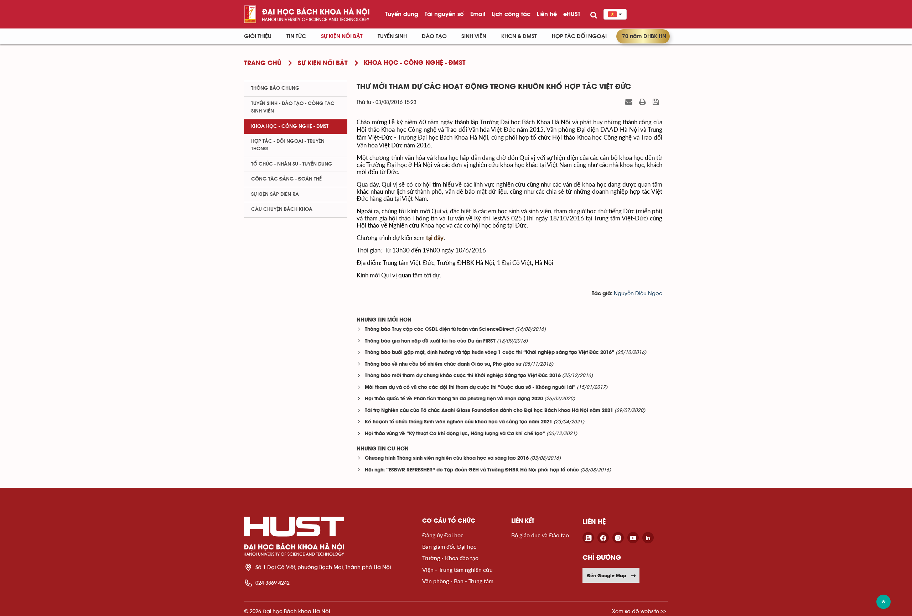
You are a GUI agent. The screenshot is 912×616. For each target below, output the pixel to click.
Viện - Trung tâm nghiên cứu (457, 569)
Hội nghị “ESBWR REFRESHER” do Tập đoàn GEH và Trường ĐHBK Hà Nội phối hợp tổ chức (472, 470)
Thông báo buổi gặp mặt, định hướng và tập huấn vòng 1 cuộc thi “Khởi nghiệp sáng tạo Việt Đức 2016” (489, 352)
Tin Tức (296, 36)
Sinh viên (473, 36)
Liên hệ (547, 14)
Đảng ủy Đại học (442, 535)
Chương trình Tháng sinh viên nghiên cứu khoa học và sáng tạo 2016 (447, 458)
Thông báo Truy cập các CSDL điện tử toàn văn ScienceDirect (439, 329)
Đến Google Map (606, 575)
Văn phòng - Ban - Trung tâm (457, 581)
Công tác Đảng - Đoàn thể (286, 179)
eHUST (571, 14)
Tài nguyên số (444, 14)
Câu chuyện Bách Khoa (281, 209)
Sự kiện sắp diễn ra (275, 194)
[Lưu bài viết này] (656, 101)
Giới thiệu (257, 36)
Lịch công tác (511, 14)
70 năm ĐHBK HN (644, 36)
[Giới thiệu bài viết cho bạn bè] (629, 101)
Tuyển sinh (392, 36)
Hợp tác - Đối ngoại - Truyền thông (288, 145)
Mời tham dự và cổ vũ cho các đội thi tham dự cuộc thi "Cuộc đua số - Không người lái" (470, 387)
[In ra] (643, 101)
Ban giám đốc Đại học (449, 546)
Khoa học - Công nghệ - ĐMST (289, 126)
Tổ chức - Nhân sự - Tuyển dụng (291, 164)
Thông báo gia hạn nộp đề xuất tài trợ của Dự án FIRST (430, 341)
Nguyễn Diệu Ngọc (638, 293)
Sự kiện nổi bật (342, 36)
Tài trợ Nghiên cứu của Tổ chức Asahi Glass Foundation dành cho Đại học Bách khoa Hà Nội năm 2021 (489, 410)
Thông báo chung (275, 88)
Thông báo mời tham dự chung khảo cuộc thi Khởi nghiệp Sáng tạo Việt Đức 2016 (463, 376)
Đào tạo (434, 36)
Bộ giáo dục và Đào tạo (540, 535)
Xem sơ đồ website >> (639, 611)
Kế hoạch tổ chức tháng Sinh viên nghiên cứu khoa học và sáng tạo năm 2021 (458, 422)
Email (477, 14)
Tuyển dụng (401, 14)
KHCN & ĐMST (519, 36)
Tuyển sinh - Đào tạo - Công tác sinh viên (293, 107)
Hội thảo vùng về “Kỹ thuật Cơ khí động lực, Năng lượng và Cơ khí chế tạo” (455, 434)
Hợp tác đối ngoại (579, 36)
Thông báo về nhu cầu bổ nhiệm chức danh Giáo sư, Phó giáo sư (443, 364)
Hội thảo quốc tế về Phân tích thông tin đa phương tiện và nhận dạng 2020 (454, 399)
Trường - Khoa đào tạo (450, 557)
